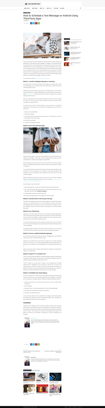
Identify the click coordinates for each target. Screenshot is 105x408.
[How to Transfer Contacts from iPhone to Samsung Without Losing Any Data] (55, 388)
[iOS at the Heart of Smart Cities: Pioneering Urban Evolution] (55, 377)
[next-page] (25, 398)
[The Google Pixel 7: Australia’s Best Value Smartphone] (29, 388)
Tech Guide (56, 8)
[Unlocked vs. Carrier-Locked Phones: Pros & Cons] (42, 377)
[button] (80, 8)
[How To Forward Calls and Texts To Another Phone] (29, 377)
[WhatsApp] (39, 23)
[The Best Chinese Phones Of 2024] (42, 388)
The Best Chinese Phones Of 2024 (41, 393)
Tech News (62, 8)
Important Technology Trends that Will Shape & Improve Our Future (31, 352)
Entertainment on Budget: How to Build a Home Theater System (52, 352)
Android (32, 11)
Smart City (49, 8)
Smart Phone (28, 11)
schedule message (30, 94)
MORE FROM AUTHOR (36, 370)
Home (24, 11)
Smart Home (34, 8)
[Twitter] (34, 23)
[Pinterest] (36, 23)
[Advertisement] (62, 4)
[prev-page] (24, 398)
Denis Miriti (26, 20)
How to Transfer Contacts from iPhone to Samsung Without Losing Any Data (55, 394)
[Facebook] (31, 23)
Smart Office (27, 8)
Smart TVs (42, 8)
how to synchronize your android (42, 78)
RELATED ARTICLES (27, 370)
